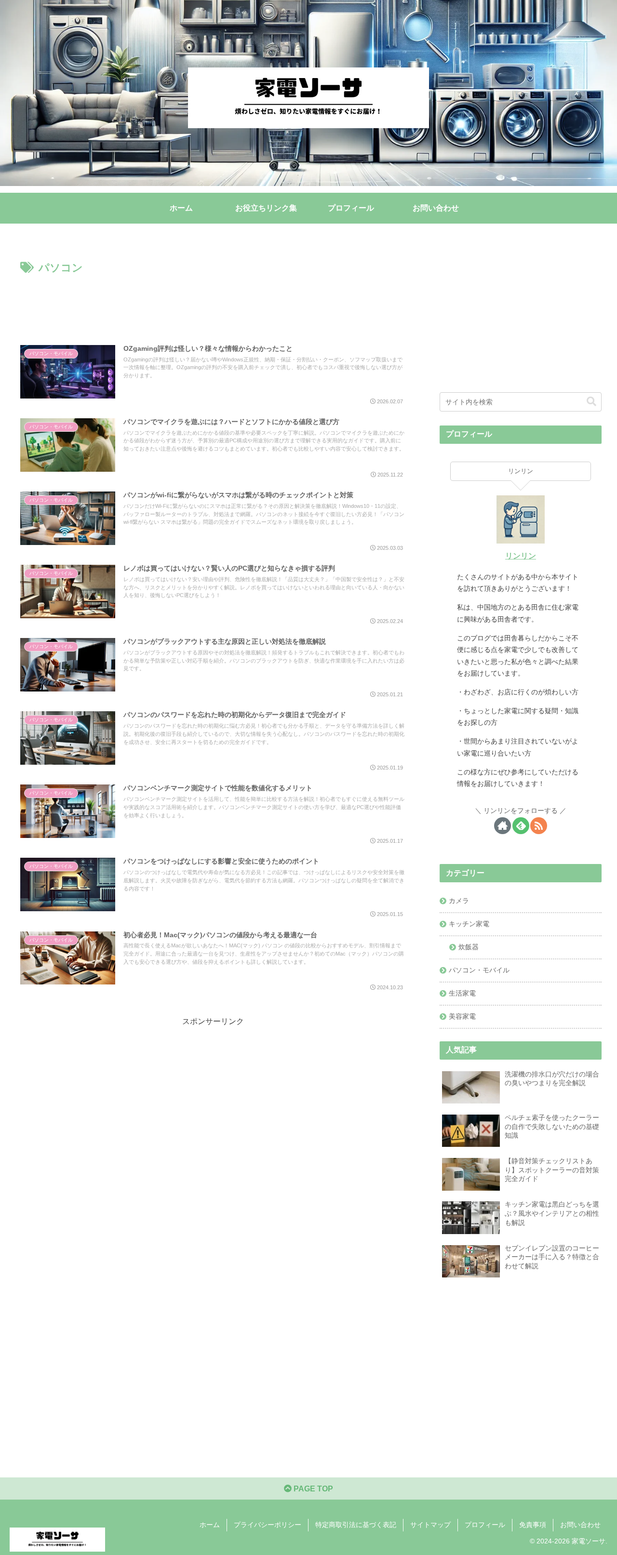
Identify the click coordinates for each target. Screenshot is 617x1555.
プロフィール (485, 1524)
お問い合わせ (580, 1524)
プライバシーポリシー (267, 1524)
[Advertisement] (213, 304)
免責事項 (532, 1524)
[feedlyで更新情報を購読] (520, 825)
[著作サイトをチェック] (502, 825)
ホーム (210, 1524)
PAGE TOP (312, 1489)
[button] (591, 401)
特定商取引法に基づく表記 (355, 1524)
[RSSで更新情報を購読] (538, 825)
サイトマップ (430, 1524)
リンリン (520, 556)
